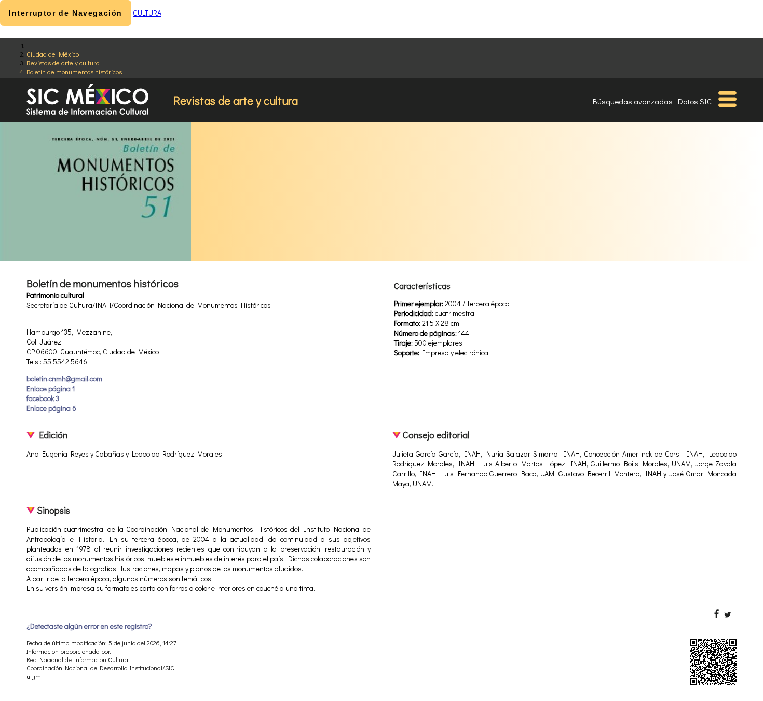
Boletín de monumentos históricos (74, 71)
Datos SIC (695, 101)
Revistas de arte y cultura (63, 62)
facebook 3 (42, 398)
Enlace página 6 (51, 408)
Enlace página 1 (50, 388)
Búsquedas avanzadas (633, 101)
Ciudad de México (52, 53)
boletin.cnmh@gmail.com (64, 378)
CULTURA (147, 13)
